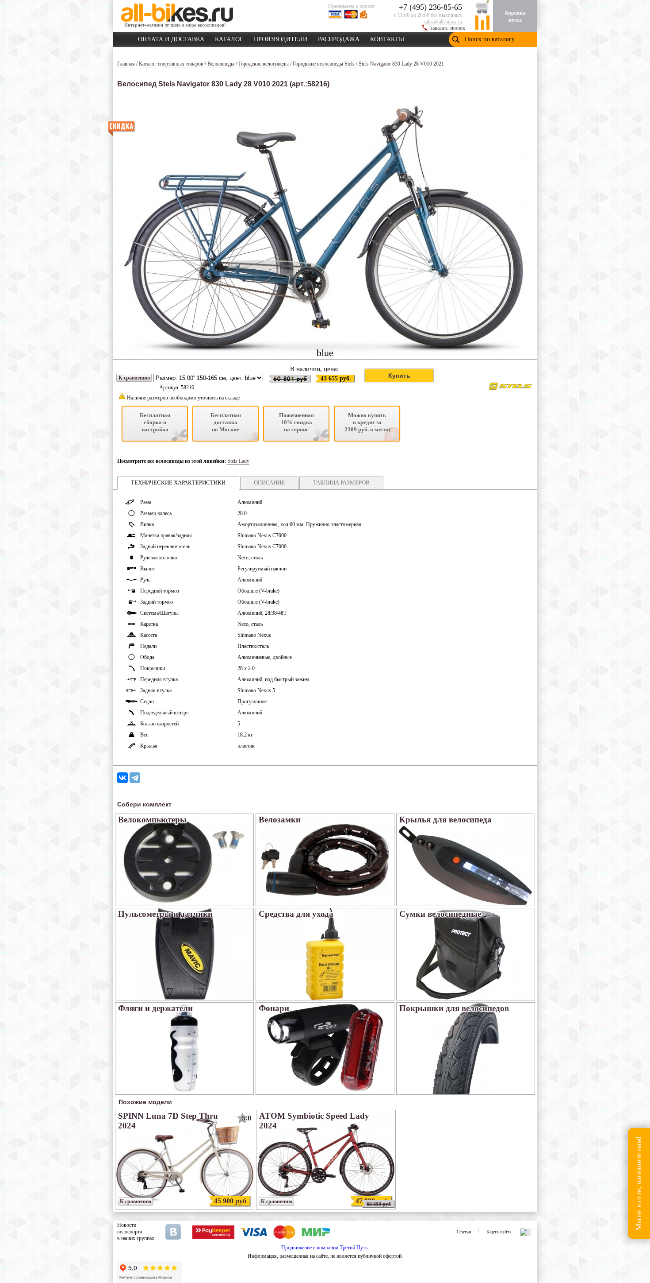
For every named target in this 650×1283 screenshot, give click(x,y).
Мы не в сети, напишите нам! (639, 1183)
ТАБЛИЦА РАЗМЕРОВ (341, 482)
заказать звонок (447, 28)
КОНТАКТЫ (387, 37)
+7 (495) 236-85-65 (430, 7)
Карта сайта (499, 1231)
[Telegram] (135, 777)
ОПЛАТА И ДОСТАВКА (171, 37)
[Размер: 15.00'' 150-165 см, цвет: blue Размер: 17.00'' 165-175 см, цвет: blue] (208, 378)
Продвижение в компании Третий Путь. (325, 1247)
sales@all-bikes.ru (443, 22)
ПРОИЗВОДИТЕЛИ (280, 37)
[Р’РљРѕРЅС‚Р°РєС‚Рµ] (122, 777)
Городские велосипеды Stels (324, 64)
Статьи (464, 1231)
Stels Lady (238, 461)
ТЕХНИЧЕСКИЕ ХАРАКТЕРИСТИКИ (178, 482)
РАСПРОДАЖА (338, 37)
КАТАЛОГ (229, 37)
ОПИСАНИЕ (269, 482)
